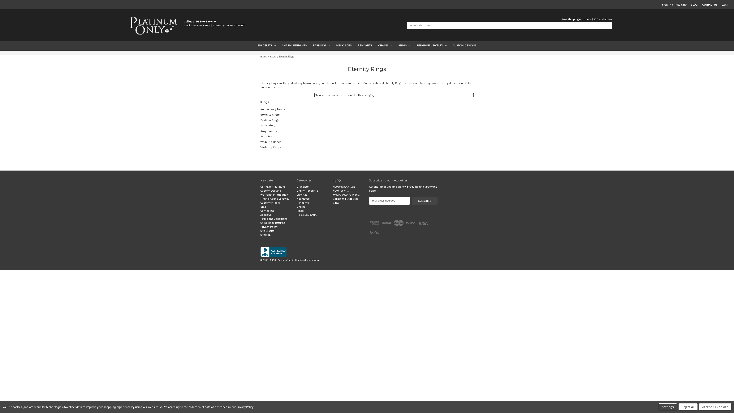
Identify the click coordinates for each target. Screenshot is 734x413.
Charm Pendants (294, 45)
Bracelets (264, 45)
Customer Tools (270, 202)
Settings (668, 407)
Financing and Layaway (274, 198)
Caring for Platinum (272, 186)
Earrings (319, 45)
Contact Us (709, 4)
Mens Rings (268, 125)
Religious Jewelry (430, 45)
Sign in (666, 4)
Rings (402, 45)
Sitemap (265, 235)
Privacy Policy (269, 226)
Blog (694, 4)
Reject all (688, 407)
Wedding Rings (270, 147)
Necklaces (344, 45)
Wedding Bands (270, 142)
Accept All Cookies (715, 407)
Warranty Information (274, 194)
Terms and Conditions (273, 218)
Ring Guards (268, 131)
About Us (266, 214)
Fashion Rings (269, 120)
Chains (383, 45)
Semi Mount (268, 136)
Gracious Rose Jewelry (307, 260)
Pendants (365, 45)
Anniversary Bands (272, 109)
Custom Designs (465, 45)
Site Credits (267, 231)
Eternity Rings (270, 114)
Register (681, 4)
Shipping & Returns (272, 222)
